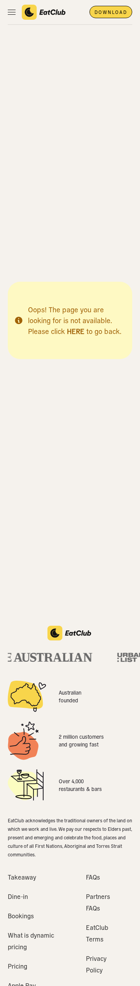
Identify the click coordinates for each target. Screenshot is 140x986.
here (75, 331)
